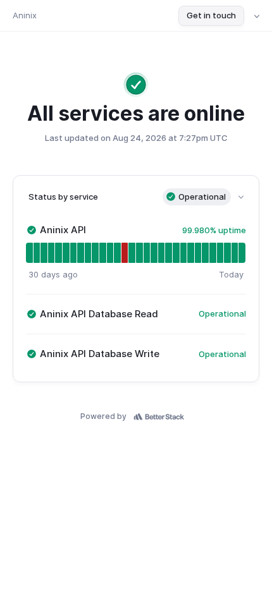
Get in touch (211, 15)
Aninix (25, 15)
